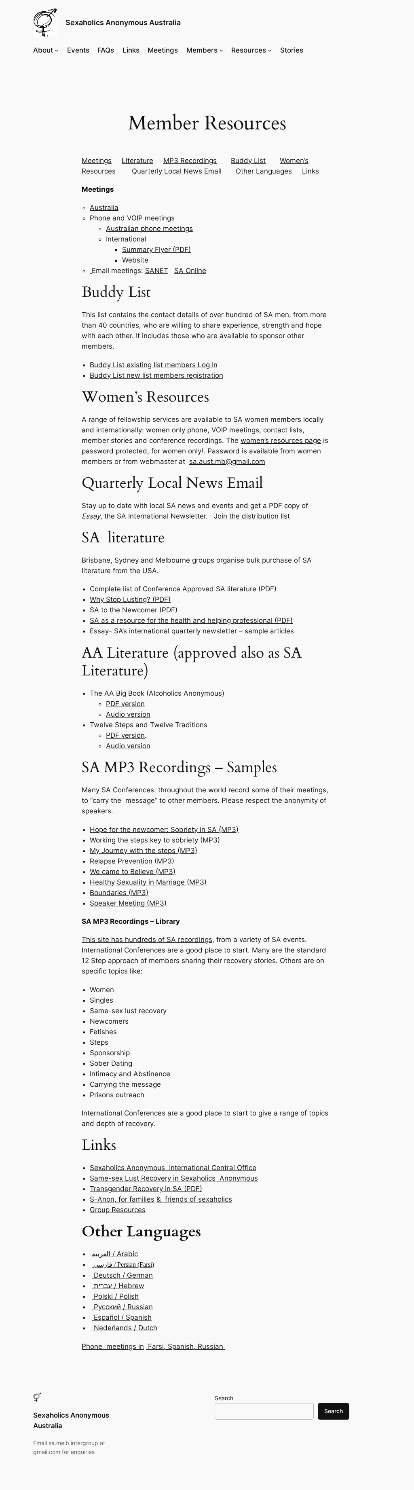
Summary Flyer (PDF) (156, 250)
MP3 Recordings (190, 161)
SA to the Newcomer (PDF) (133, 610)
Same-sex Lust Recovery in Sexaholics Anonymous (174, 1178)
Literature (137, 161)
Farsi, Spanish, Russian (185, 1346)
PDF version (125, 704)
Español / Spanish (122, 1317)
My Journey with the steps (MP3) (143, 851)
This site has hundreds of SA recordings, (148, 939)
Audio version (128, 714)
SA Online (190, 271)
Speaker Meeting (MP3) (128, 903)
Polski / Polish (115, 1296)
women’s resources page (281, 440)
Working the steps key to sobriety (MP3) (155, 840)
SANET (156, 271)
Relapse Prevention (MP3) (132, 861)
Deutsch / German (122, 1275)
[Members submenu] (221, 50)
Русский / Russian (122, 1307)
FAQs (105, 50)
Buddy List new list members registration (156, 375)
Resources (248, 50)
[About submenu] (57, 50)
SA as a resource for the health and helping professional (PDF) (191, 620)
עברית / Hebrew (118, 1286)
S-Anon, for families (122, 1199)
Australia (104, 207)
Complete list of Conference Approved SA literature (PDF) (183, 589)
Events (78, 50)
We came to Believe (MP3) (132, 872)
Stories (291, 50)
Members (202, 50)
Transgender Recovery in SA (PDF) (146, 1189)
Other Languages (264, 171)
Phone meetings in (113, 1346)
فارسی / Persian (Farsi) (123, 1264)
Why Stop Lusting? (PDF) (130, 599)
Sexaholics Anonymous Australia (123, 22)
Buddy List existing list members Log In (154, 365)
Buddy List (248, 161)
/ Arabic (115, 1254)
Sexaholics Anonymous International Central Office (173, 1168)
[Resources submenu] (270, 50)
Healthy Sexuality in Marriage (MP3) (148, 882)
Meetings (163, 50)
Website (135, 260)
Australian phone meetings (149, 228)
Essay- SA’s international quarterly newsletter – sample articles (192, 631)
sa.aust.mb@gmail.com (227, 461)
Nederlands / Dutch (124, 1328)
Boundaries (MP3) (119, 893)
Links (131, 50)
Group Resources (118, 1210)
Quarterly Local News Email (177, 171)
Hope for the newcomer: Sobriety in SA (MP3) (164, 829)
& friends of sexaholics (194, 1199)
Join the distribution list (252, 516)
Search (224, 1398)
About (43, 50)
